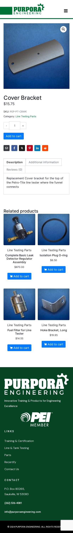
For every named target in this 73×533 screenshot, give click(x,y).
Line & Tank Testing (16, 448)
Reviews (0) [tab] (14, 169)
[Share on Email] (7, 148)
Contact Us (11, 469)
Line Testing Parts (26, 116)
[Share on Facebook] (14, 148)
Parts (7, 455)
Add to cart (13, 136)
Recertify (10, 462)
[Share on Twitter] (22, 148)
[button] (63, 29)
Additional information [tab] (44, 162)
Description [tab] (15, 162)
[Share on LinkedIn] (37, 148)
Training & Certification (19, 441)
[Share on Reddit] (45, 148)
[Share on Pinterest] (30, 148)
